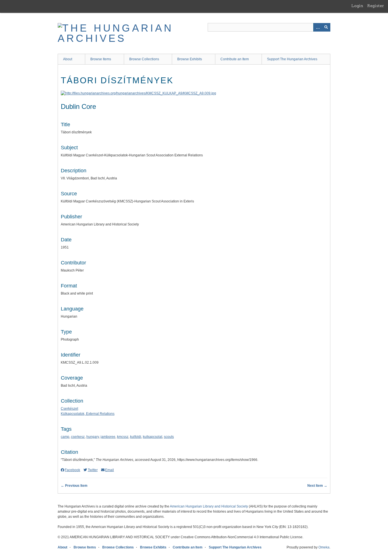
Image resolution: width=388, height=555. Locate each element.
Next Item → (317, 486)
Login (357, 5)
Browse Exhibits (189, 59)
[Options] (317, 27)
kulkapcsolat (152, 437)
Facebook (72, 470)
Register (375, 5)
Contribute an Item (234, 59)
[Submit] (326, 27)
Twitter (92, 470)
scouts (169, 437)
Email (109, 470)
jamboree (108, 437)
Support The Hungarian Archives (292, 59)
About (67, 59)
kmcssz (122, 437)
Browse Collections (144, 59)
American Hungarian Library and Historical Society (209, 506)
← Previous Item (74, 486)
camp (65, 437)
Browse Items (100, 59)
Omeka (323, 547)
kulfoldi (135, 437)
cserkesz (78, 437)
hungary (92, 437)
